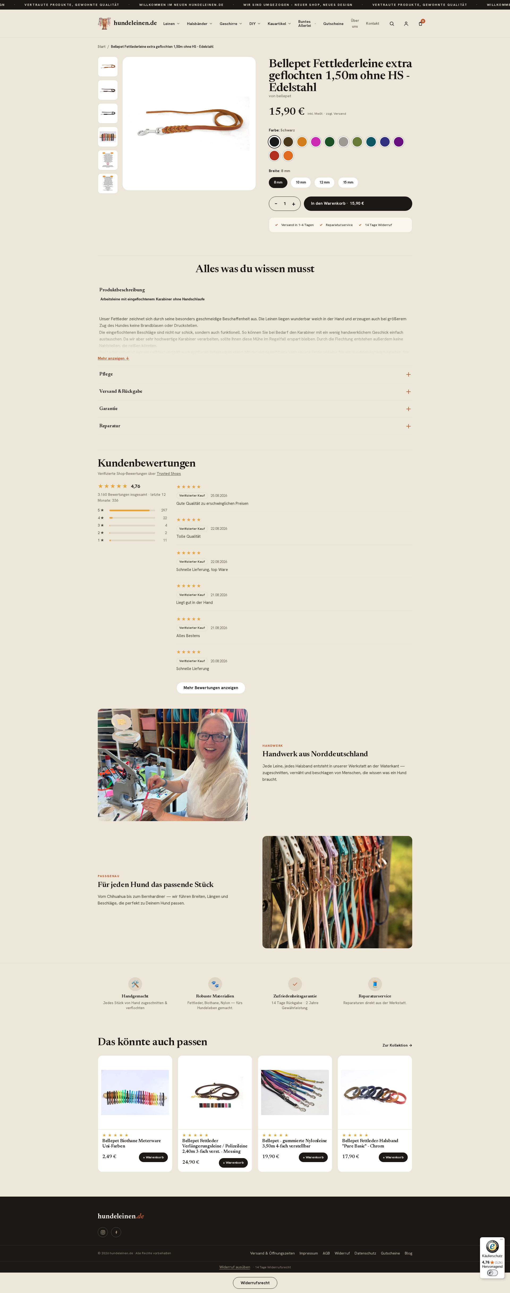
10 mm (301, 182)
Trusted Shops (169, 473)
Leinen (169, 23)
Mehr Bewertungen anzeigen (211, 687)
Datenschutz (365, 1253)
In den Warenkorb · (337, 203)
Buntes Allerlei (304, 23)
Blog (408, 1253)
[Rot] (274, 155)
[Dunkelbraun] (288, 141)
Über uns (355, 23)
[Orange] (288, 155)
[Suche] (391, 23)
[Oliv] (357, 141)
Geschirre (228, 23)
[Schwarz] (274, 141)
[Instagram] (103, 1232)
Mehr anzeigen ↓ (113, 358)
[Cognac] (302, 141)
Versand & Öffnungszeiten (272, 1253)
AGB (326, 1253)
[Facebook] (116, 1232)
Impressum (309, 1253)
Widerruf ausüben (234, 1267)
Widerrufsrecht (255, 1282)
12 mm (324, 182)
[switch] (492, 1273)
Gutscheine (333, 23)
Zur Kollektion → (397, 1045)
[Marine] (384, 141)
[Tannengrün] (329, 141)
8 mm (278, 182)
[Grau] (343, 141)
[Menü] (501, 1240)
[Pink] (315, 141)
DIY (252, 23)
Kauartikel (277, 23)
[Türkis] (371, 141)
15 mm (348, 182)
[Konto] (406, 23)
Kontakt (372, 23)
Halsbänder (197, 23)
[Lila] (398, 141)
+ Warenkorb (153, 1157)
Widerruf (342, 1253)
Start (101, 46)
